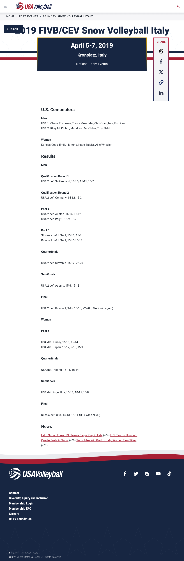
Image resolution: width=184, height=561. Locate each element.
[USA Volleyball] (34, 6)
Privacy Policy (31, 552)
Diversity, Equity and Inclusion (28, 498)
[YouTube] (158, 473)
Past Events (28, 16)
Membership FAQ (20, 508)
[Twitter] (136, 473)
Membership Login (21, 503)
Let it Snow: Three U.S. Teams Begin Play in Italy (71, 435)
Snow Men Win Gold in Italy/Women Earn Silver (106, 440)
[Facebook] (125, 473)
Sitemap (14, 552)
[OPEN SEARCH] (178, 6)
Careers (14, 514)
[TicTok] (169, 473)
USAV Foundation (20, 519)
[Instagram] (147, 473)
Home (10, 16)
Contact (14, 493)
